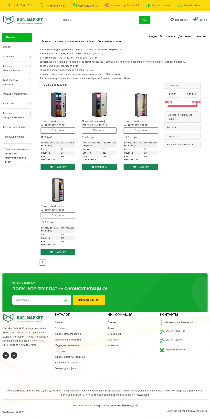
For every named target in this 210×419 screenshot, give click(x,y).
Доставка (184, 36)
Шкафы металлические (11, 68)
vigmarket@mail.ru (88, 5)
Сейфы (7, 46)
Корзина (203, 19)
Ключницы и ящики (14, 127)
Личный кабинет (192, 5)
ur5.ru (204, 410)
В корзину (59, 167)
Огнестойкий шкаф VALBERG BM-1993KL (136, 123)
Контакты (200, 36)
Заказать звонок (161, 5)
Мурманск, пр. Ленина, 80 (125, 5)
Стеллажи (8, 56)
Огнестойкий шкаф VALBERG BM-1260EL (94, 123)
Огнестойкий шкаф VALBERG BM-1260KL (53, 123)
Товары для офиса (13, 136)
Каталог (12, 37)
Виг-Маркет (9, 412)
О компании (167, 36)
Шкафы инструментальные (13, 115)
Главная (111, 322)
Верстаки (8, 103)
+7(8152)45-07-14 (55, 5)
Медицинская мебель (15, 93)
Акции (153, 36)
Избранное (181, 19)
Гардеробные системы (11, 82)
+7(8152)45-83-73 (23, 5)
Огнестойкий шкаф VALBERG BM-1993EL (53, 208)
